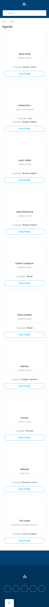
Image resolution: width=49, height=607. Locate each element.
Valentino (24, 366)
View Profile (24, 74)
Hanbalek (24, 469)
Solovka (24, 418)
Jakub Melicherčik (24, 212)
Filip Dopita (24, 520)
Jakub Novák (24, 54)
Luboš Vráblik (24, 160)
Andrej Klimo (24, 105)
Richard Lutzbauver (24, 263)
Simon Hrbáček (24, 315)
